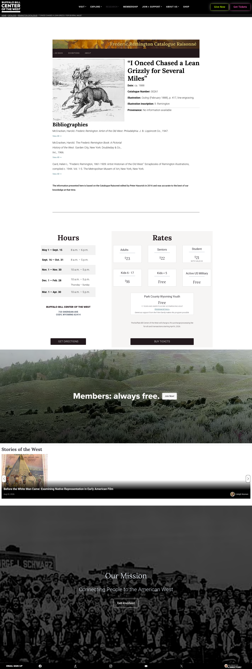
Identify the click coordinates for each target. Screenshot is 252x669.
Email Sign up (14, 666)
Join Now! (169, 396)
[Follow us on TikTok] (75, 665)
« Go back (58, 53)
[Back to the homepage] (11, 7)
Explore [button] (95, 7)
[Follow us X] (181, 665)
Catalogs (12, 15)
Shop (186, 7)
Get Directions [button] (68, 341)
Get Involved (126, 603)
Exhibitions (74, 53)
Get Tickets (240, 6)
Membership (130, 7)
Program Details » (162, 309)
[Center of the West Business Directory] (233, 665)
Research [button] (111, 7)
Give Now (219, 6)
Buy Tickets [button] (162, 341)
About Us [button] (171, 7)
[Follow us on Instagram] (110, 665)
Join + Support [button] (151, 7)
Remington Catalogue (27, 15)
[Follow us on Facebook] (40, 665)
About (88, 53)
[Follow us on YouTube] (146, 665)
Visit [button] (82, 7)
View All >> (57, 136)
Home (4, 15)
